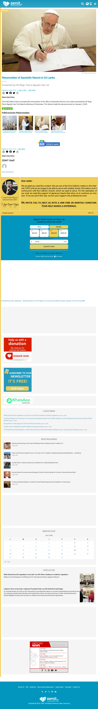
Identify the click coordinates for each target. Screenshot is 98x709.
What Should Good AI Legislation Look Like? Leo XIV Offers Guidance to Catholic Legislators (31, 415)
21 (23, 554)
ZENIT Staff (22, 90)
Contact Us (76, 687)
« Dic (5, 561)
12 (87, 546)
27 (10, 557)
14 (23, 550)
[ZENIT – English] (27, 3)
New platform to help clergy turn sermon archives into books (22, 423)
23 (49, 554)
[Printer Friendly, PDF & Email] (7, 108)
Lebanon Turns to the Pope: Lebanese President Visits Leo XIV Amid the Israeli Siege (33, 589)
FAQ (27, 687)
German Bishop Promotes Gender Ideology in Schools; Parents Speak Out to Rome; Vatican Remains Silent (44, 472)
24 (62, 554)
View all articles (8, 172)
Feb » (9, 561)
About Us (21, 687)
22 (36, 554)
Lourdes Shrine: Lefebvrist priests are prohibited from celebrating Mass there (35, 462)
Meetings (4, 11)
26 (87, 554)
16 (49, 550)
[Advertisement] (49, 285)
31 (62, 557)
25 (75, 554)
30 (49, 557)
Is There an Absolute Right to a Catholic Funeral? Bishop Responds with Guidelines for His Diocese (41, 482)
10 (62, 546)
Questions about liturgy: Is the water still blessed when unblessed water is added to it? (37, 443)
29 (36, 557)
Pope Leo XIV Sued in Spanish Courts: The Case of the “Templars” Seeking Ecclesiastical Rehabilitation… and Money (46, 453)
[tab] (39, 644)
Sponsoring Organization (45, 687)
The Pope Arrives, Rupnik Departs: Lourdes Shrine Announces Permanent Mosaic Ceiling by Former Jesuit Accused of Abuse (41, 429)
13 (10, 550)
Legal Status (59, 687)
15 (36, 550)
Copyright (68, 687)
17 (62, 550)
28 (23, 557)
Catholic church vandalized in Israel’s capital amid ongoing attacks (23, 426)
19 (87, 550)
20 (10, 554)
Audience (33, 687)
